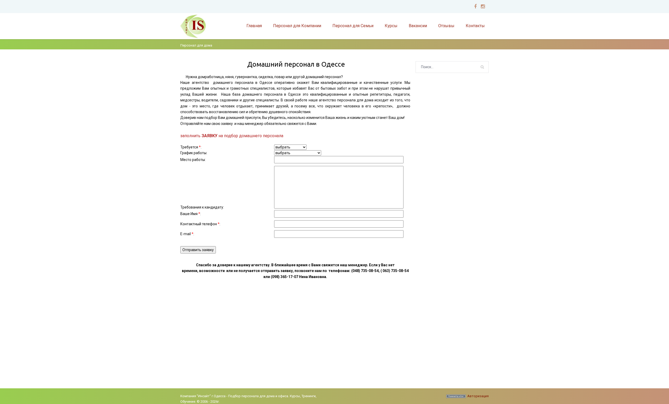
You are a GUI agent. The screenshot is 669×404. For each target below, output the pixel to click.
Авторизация (478, 396)
